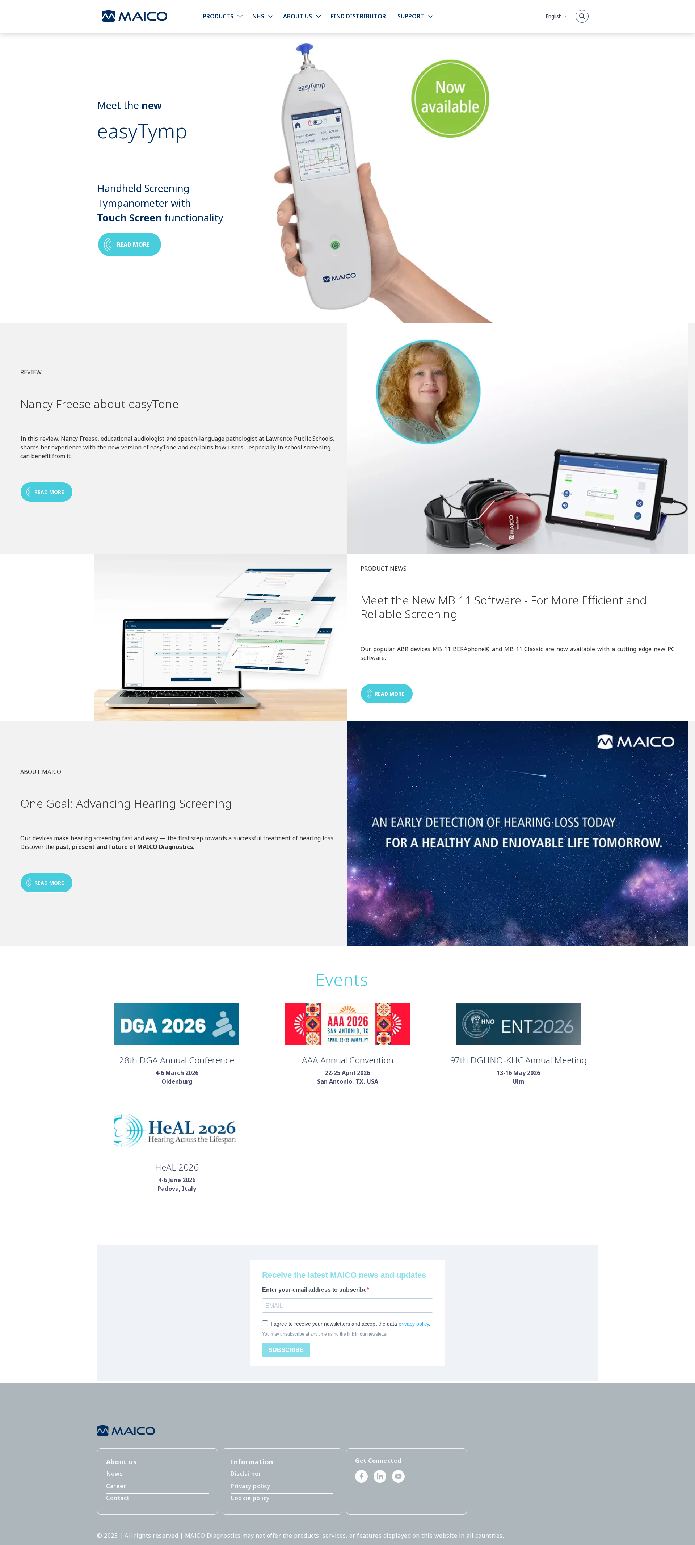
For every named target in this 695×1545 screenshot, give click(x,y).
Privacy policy (250, 1486)
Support (410, 16)
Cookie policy (250, 1498)
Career (116, 1486)
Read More (49, 882)
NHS (258, 16)
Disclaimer (246, 1474)
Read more (133, 244)
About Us (297, 16)
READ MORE (49, 492)
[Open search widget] (582, 16)
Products (218, 16)
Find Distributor (358, 16)
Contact (118, 1498)
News (114, 1474)
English (554, 16)
